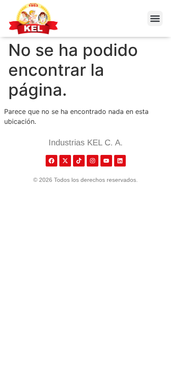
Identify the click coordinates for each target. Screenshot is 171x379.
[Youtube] (106, 161)
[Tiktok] (79, 161)
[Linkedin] (120, 161)
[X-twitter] (65, 161)
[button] (155, 19)
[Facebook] (51, 161)
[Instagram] (92, 161)
